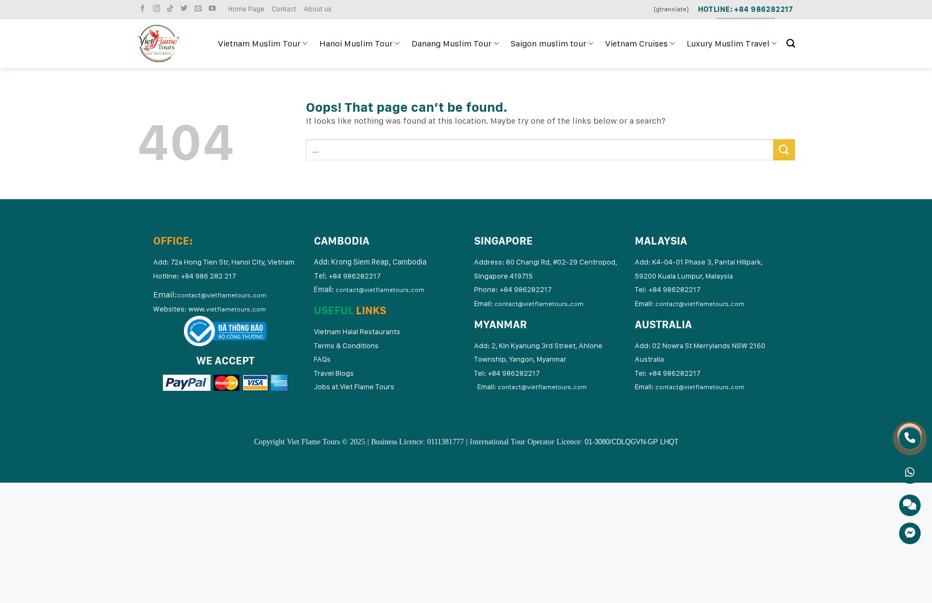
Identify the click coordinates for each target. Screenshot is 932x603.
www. (227, 308)
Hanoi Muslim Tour (356, 43)
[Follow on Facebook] (144, 9)
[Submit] (784, 149)
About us (318, 9)
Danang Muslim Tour (451, 43)
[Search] (790, 43)
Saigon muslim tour (548, 43)
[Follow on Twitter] (185, 9)
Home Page (246, 9)
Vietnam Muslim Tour (259, 43)
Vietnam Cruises (636, 43)
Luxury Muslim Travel (728, 43)
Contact (284, 9)
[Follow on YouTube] (213, 9)
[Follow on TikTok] (171, 9)
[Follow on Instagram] (158, 9)
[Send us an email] (199, 9)
